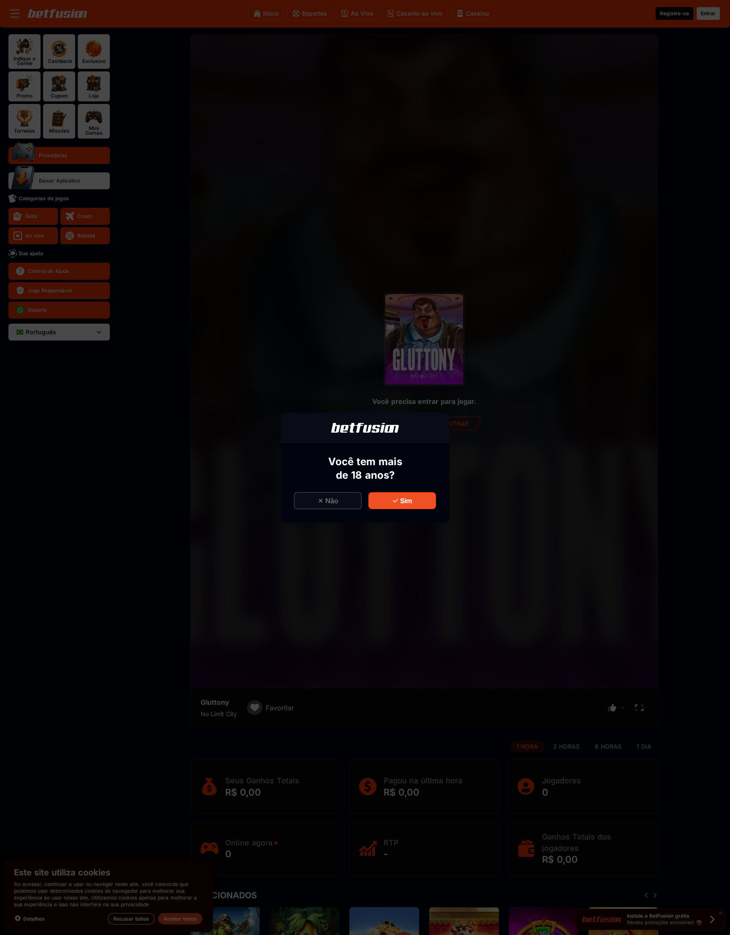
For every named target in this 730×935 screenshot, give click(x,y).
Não (331, 500)
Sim (406, 500)
